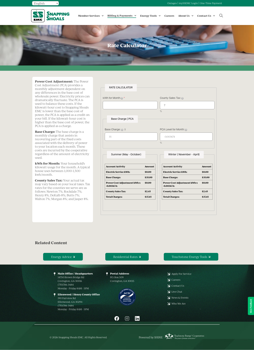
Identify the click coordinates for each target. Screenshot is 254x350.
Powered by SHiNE (151, 337)
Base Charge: (114, 129)
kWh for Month (112, 98)
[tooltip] (122, 98)
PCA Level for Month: (173, 129)
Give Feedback (251, 306)
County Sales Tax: (171, 98)
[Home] (52, 15)
